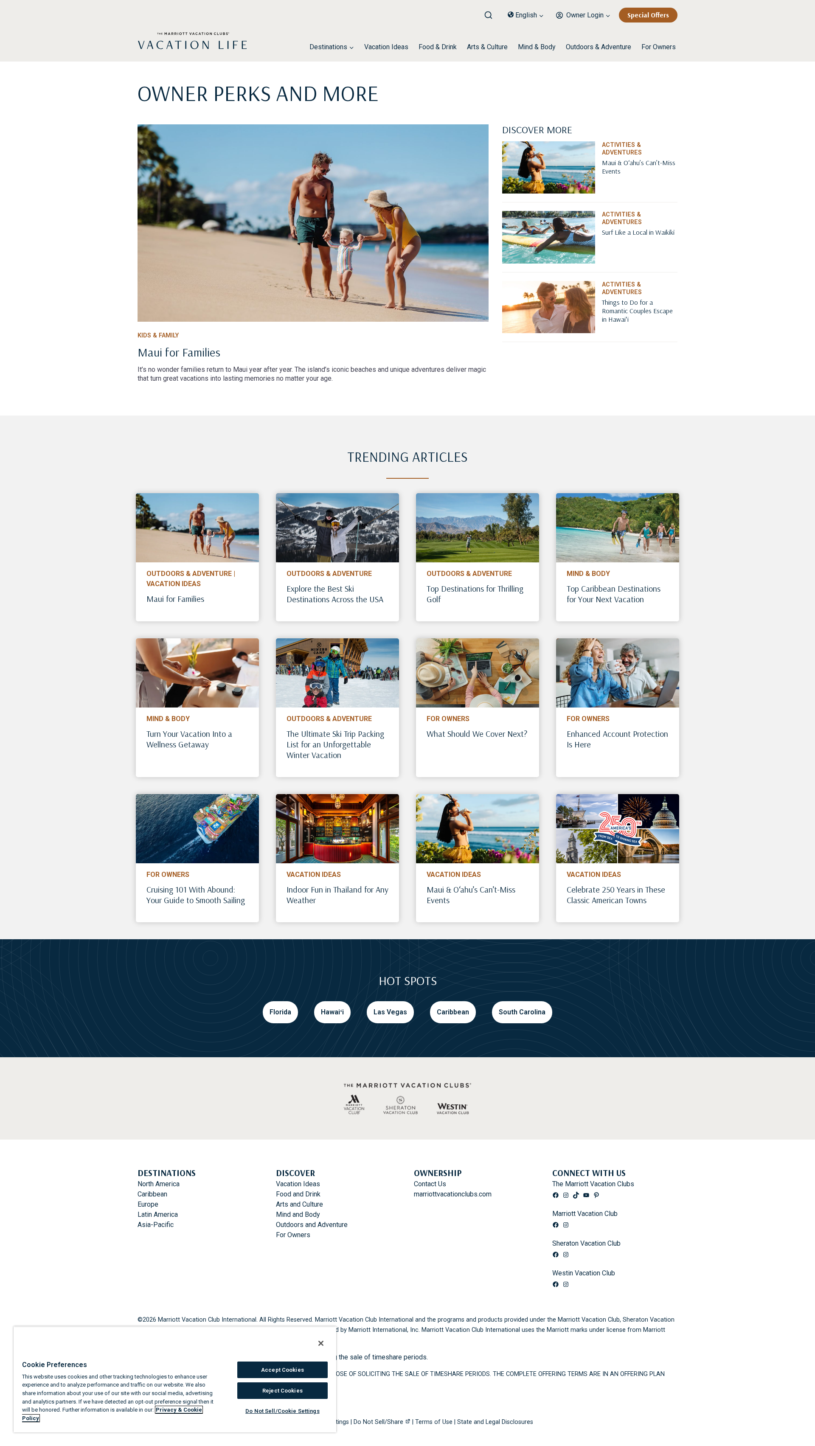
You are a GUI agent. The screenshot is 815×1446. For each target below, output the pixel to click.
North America (159, 1184)
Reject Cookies (282, 1390)
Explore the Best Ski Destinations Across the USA (335, 593)
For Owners (658, 47)
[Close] (321, 1343)
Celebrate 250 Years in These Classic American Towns (616, 894)
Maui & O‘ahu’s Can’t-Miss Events (471, 894)
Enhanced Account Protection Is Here (617, 739)
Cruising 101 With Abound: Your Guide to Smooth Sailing (195, 894)
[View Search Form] (491, 13)
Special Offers (648, 15)
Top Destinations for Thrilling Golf (475, 593)
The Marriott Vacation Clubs (593, 1184)
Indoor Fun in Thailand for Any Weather (337, 894)
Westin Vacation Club (583, 1273)
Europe (148, 1204)
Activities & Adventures (622, 148)
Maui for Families (175, 598)
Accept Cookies (282, 1370)
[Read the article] (313, 355)
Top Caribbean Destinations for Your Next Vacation (613, 593)
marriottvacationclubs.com (453, 1194)
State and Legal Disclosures (495, 1422)
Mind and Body (298, 1214)
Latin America (158, 1214)
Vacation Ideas (386, 47)
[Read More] (639, 184)
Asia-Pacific (156, 1225)
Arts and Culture (299, 1204)
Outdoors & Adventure (598, 47)
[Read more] (313, 223)
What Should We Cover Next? (477, 733)
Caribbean (152, 1194)
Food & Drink (438, 47)
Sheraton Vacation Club (586, 1243)
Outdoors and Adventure (312, 1225)
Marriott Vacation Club (585, 1214)
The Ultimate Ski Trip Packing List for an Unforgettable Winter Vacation (335, 744)
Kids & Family (158, 335)
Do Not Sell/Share (378, 1422)
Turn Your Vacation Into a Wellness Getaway (189, 739)
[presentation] (197, 527)
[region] (175, 1379)
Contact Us (430, 1184)
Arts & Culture (487, 47)
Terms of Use (433, 1422)
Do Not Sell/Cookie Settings (282, 1411)
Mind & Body (537, 47)
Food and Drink (298, 1194)
